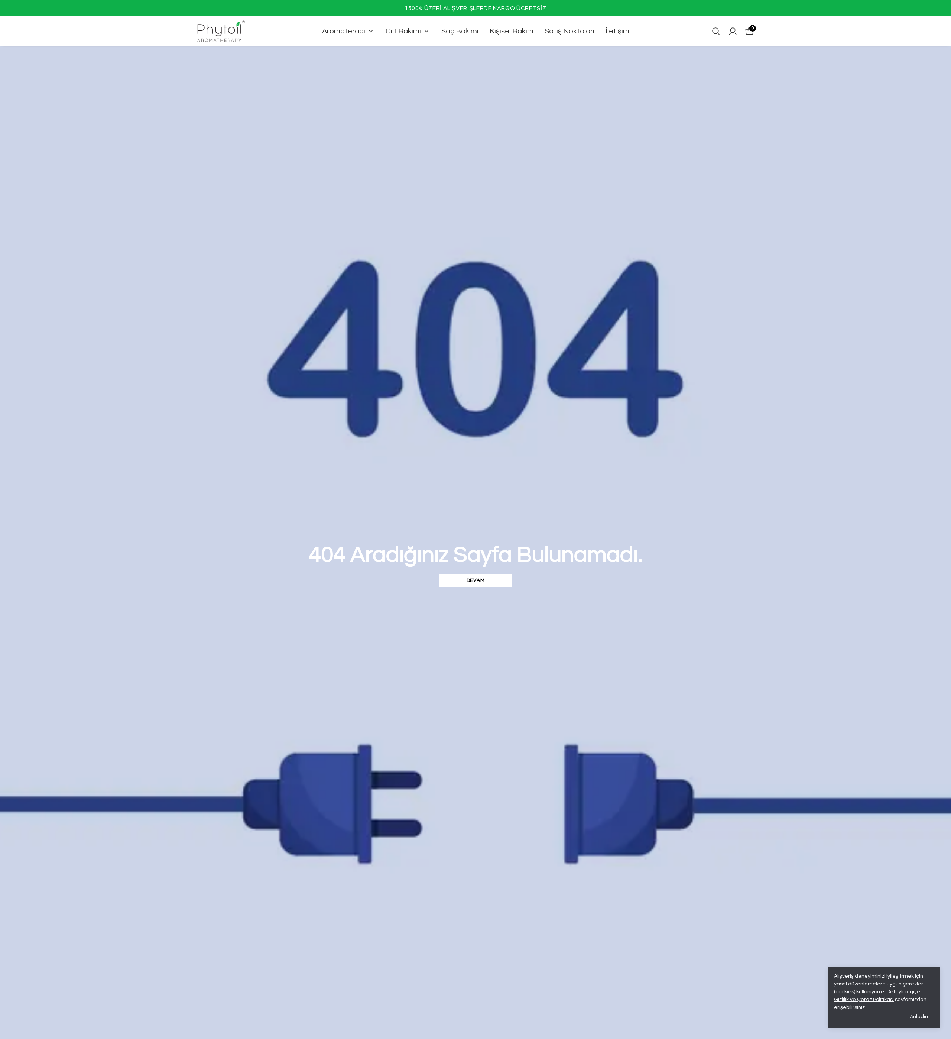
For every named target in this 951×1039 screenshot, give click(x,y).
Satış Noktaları (569, 31)
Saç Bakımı (459, 31)
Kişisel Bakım (511, 31)
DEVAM (476, 580)
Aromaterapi (343, 31)
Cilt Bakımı (403, 31)
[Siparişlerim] (732, 31)
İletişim (617, 31)
